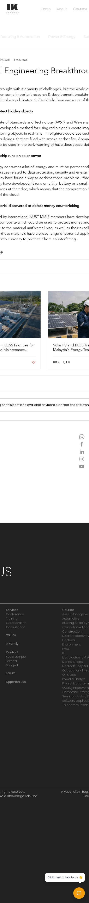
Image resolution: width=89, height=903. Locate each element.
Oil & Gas (69, 675)
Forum (10, 673)
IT (63, 653)
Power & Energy (61, 37)
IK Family (12, 644)
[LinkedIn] (82, 452)
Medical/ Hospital (75, 666)
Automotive (70, 618)
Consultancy (15, 627)
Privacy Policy (70, 792)
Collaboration (16, 623)
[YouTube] (82, 466)
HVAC (66, 649)
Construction (72, 631)
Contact (12, 652)
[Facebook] (82, 444)
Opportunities (16, 682)
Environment (71, 644)
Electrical (69, 640)
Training (12, 618)
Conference (15, 614)
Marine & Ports (72, 662)
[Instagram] (82, 459)
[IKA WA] (82, 437)
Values (11, 635)
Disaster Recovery (75, 636)
